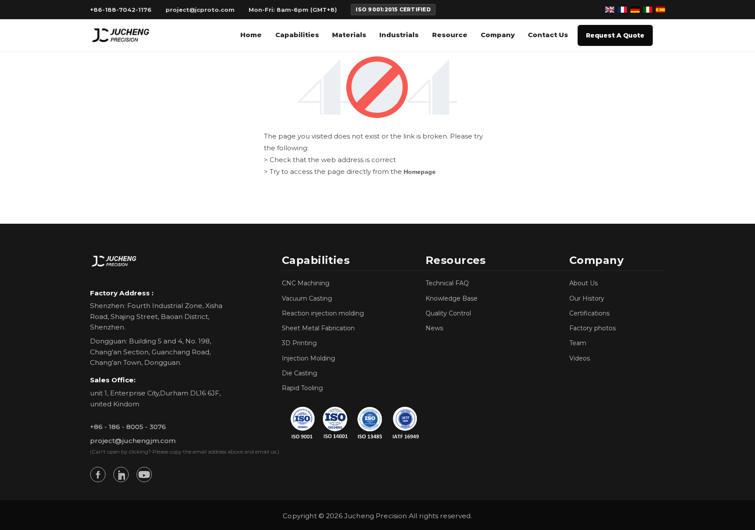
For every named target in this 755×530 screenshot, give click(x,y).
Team (577, 343)
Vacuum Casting (307, 298)
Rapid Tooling (302, 388)
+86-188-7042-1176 (121, 10)
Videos (579, 358)
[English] (609, 10)
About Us (583, 283)
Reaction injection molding (323, 313)
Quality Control (448, 313)
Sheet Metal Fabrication (318, 328)
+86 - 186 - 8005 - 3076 (128, 427)
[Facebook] (98, 474)
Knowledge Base (452, 298)
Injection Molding (308, 358)
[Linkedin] (121, 474)
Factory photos (592, 328)
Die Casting (299, 373)
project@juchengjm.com (133, 440)
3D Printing (299, 343)
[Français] (622, 10)
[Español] (660, 10)
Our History (586, 298)
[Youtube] (144, 474)
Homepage (420, 171)
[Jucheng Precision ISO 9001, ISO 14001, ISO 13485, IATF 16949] (354, 422)
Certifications (589, 313)
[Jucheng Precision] (121, 35)
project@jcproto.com (200, 10)
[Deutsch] (635, 10)
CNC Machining (305, 283)
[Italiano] (647, 10)
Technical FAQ (447, 283)
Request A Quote (615, 35)
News (434, 328)
